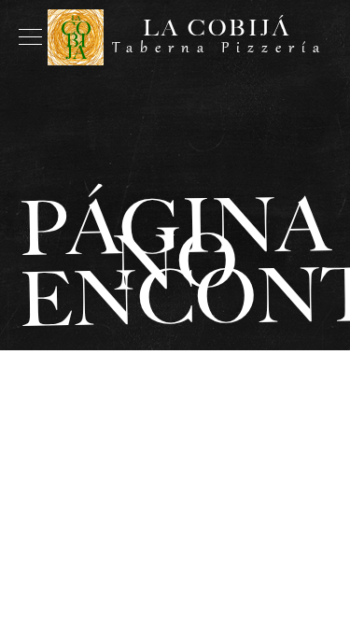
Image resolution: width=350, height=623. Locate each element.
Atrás (175, 392)
